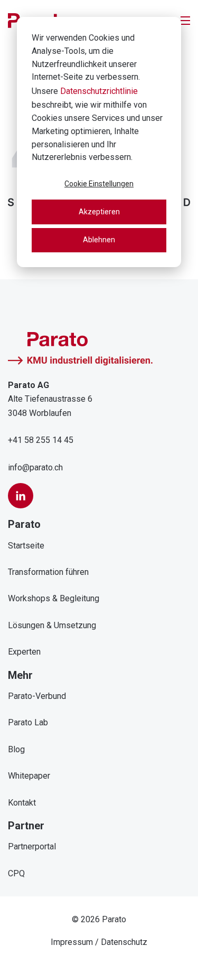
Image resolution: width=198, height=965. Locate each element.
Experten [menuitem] (24, 652)
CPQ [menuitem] (16, 873)
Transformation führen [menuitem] (48, 572)
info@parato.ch (35, 467)
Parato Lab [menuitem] (28, 722)
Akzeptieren (99, 211)
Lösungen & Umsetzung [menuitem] (52, 625)
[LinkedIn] (20, 495)
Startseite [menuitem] (26, 546)
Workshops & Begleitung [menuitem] (53, 598)
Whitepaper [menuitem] (29, 776)
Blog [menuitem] (16, 749)
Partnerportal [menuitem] (32, 846)
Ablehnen (99, 239)
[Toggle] (185, 20)
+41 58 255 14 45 (40, 440)
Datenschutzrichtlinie (99, 91)
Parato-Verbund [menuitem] (37, 696)
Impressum (72, 942)
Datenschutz (124, 942)
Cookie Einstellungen (99, 183)
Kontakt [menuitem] (22, 803)
